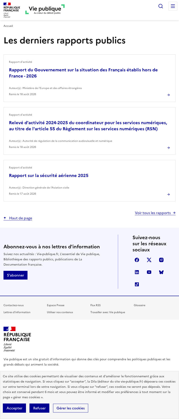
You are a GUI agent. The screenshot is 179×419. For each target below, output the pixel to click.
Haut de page (20, 218)
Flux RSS (95, 305)
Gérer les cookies (71, 408)
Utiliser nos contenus (60, 312)
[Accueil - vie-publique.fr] (45, 10)
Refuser (39, 408)
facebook (137, 260)
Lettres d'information (16, 312)
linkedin (137, 272)
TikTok (137, 284)
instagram (161, 260)
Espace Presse (55, 305)
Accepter (14, 408)
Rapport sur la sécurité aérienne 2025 (48, 175)
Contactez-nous (13, 305)
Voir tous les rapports (153, 212)
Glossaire (139, 305)
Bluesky (161, 272)
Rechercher (160, 6)
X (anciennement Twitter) (149, 260)
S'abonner (15, 275)
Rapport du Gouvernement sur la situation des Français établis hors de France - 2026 (83, 73)
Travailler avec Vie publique (107, 312)
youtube (149, 272)
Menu (173, 6)
